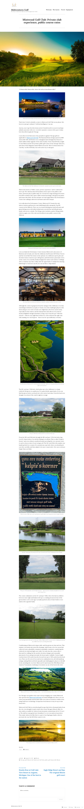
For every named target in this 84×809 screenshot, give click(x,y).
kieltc (21, 758)
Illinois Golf (30, 760)
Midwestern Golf (19, 9)
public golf (47, 760)
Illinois (37, 758)
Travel (63, 9)
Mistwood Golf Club (32, 137)
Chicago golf (23, 760)
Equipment (69, 9)
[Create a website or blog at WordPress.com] (21, 806)
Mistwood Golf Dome (35, 697)
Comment (61, 799)
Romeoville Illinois (55, 760)
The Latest (56, 9)
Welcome (49, 9)
